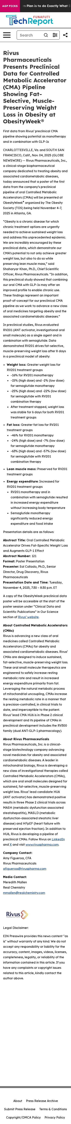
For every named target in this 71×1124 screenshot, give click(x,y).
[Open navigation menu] (7, 35)
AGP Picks (10, 6)
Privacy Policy (54, 1117)
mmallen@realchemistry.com (24, 893)
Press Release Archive (42, 1101)
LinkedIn (58, 839)
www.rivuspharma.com (42, 844)
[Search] (45, 35)
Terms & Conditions (53, 1109)
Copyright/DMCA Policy (23, 1117)
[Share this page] (65, 35)
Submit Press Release (19, 1109)
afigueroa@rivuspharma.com (24, 868)
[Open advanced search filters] (54, 35)
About (17, 1101)
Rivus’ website (28, 617)
